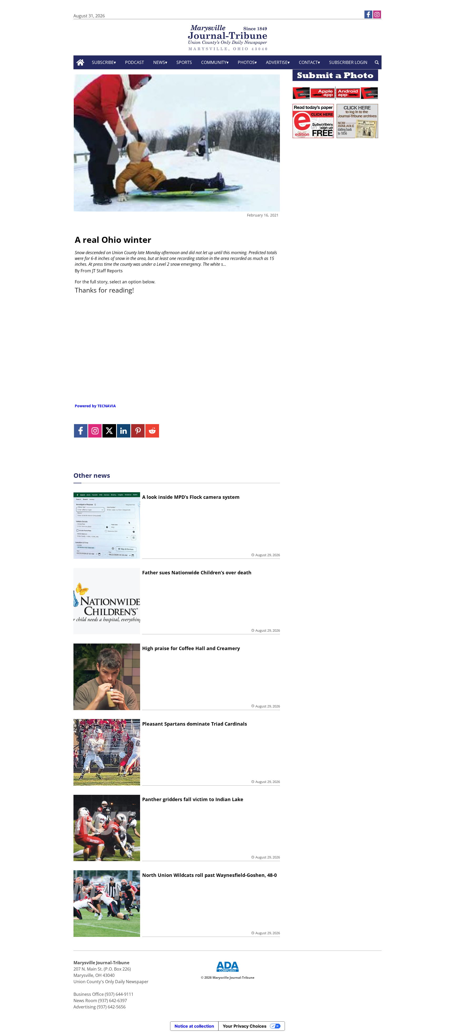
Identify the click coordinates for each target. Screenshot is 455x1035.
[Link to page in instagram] (377, 14)
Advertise (277, 62)
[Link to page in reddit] (152, 431)
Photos (246, 62)
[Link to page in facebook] (368, 14)
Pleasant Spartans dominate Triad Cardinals (194, 724)
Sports (184, 62)
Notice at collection (194, 1026)
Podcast (134, 62)
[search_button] (377, 62)
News (159, 62)
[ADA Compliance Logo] (227, 972)
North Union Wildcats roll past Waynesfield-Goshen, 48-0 (209, 875)
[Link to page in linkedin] (123, 431)
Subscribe (103, 62)
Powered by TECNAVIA (95, 405)
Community (213, 62)
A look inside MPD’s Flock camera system (191, 497)
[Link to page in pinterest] (138, 431)
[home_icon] (80, 62)
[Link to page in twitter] (109, 431)
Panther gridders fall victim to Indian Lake (192, 799)
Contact (308, 62)
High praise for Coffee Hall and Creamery (191, 648)
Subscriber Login (348, 62)
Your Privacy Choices (244, 1026)
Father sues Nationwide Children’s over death (196, 572)
